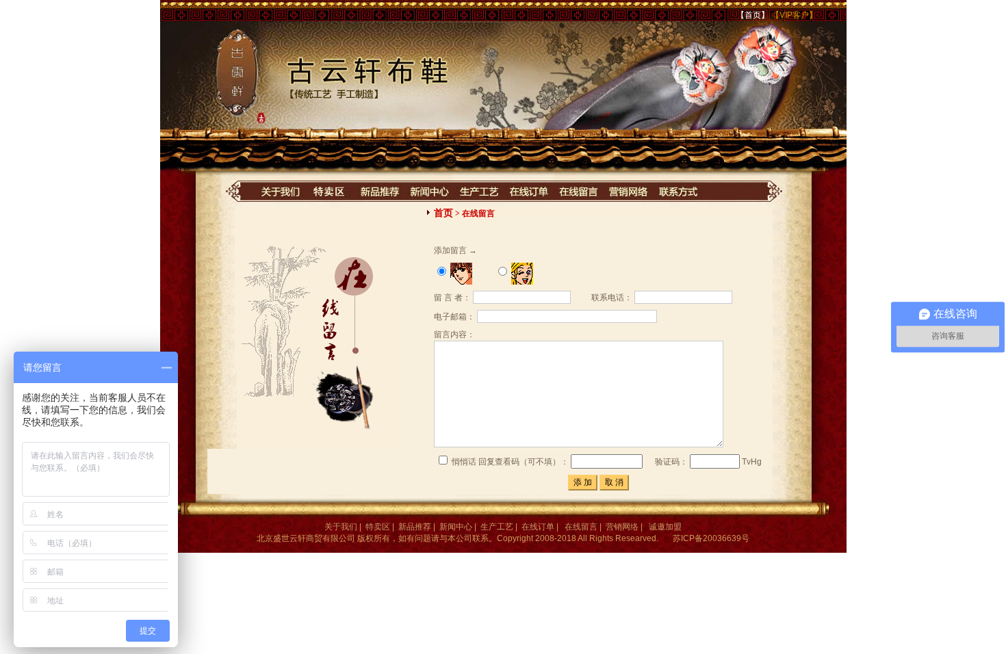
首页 (443, 212)
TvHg (751, 462)
